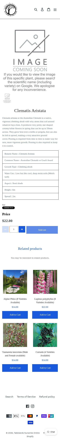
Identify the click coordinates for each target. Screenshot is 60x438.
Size (3, 205)
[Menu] (55, 9)
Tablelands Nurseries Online (27, 433)
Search (9, 396)
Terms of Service (26, 396)
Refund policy (47, 396)
